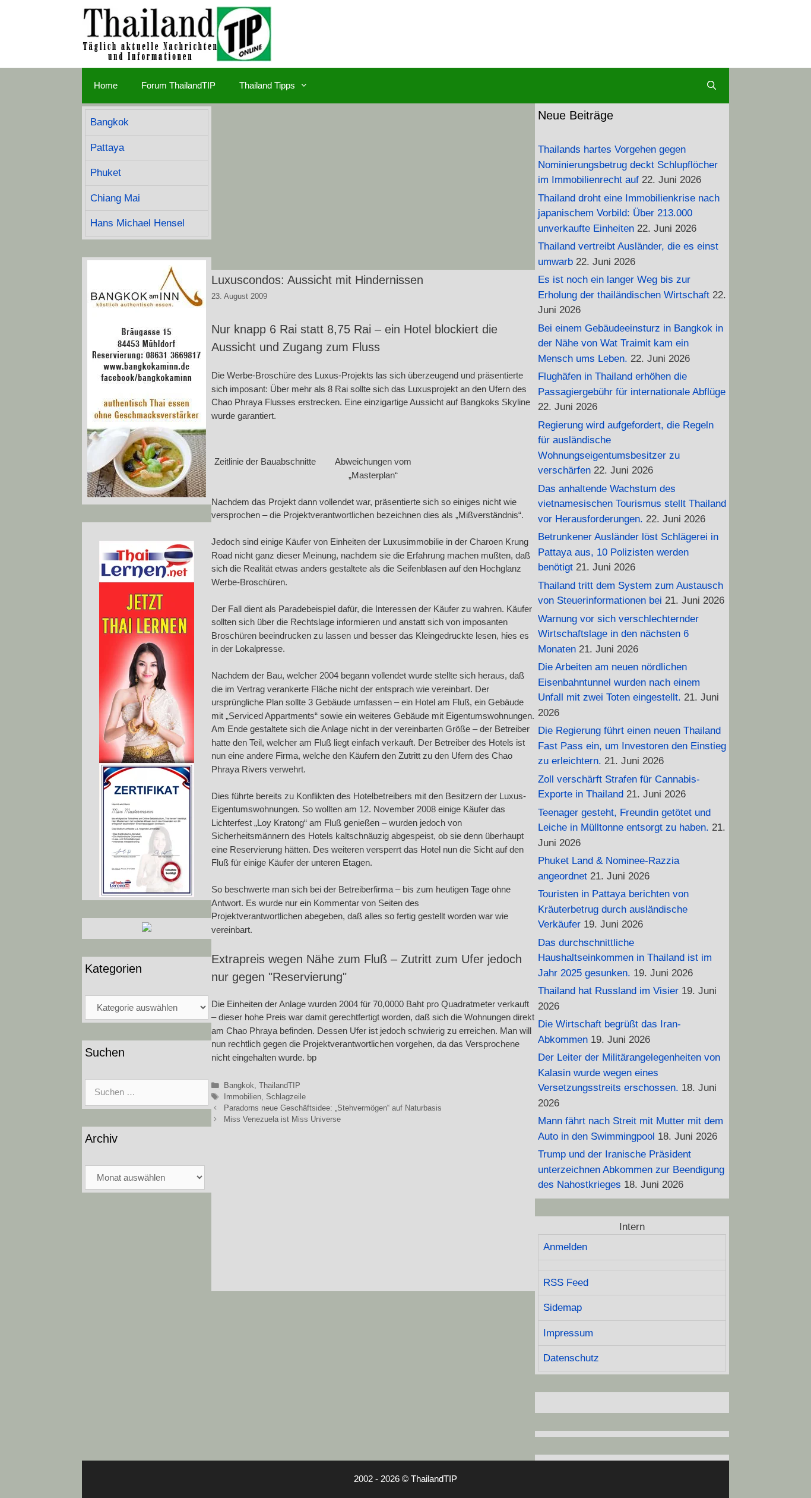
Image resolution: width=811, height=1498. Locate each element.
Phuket (105, 172)
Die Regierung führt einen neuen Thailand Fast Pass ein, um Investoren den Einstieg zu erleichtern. (632, 746)
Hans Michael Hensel (137, 223)
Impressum (568, 1333)
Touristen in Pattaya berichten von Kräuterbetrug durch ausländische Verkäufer (613, 909)
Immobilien (242, 1096)
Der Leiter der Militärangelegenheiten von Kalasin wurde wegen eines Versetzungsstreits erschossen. (629, 1072)
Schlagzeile (286, 1096)
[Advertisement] (373, 186)
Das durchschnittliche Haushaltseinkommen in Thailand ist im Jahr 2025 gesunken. (625, 958)
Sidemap (562, 1307)
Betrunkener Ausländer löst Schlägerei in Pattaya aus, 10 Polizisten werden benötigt (628, 552)
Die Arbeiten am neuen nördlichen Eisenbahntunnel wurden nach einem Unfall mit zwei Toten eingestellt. (619, 682)
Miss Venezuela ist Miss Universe (282, 1119)
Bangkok (239, 1085)
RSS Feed (565, 1282)
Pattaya (107, 147)
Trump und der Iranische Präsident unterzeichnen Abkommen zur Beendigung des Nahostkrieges (631, 1169)
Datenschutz (571, 1358)
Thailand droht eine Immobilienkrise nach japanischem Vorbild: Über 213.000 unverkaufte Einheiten (629, 213)
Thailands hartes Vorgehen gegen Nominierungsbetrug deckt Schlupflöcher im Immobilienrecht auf (628, 164)
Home (106, 85)
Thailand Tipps (267, 85)
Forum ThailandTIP (178, 85)
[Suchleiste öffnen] (711, 85)
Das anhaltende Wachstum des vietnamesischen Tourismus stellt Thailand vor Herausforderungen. (632, 504)
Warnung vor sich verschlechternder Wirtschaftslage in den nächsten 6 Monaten (618, 634)
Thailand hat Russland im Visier (608, 990)
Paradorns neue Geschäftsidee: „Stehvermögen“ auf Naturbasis (333, 1107)
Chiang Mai (115, 198)
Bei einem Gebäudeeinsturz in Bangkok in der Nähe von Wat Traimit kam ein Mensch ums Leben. (630, 343)
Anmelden (565, 1247)
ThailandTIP (279, 1085)
